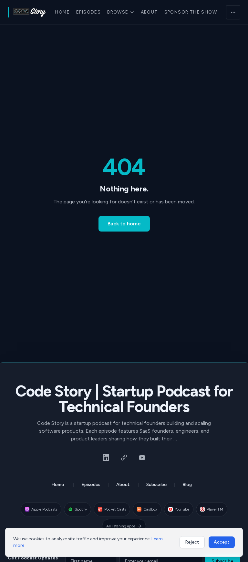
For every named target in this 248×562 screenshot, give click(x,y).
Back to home (124, 224)
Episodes (88, 12)
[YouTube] (142, 457)
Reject (192, 542)
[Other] (124, 457)
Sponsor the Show (190, 12)
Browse (117, 12)
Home (62, 12)
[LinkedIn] (106, 457)
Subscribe (156, 484)
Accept (222, 542)
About (149, 12)
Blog (187, 484)
